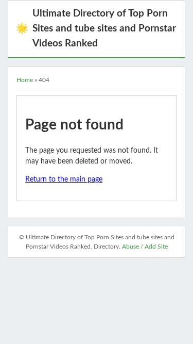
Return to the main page (63, 179)
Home (24, 80)
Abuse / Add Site (145, 246)
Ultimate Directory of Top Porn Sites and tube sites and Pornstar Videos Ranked (96, 28)
